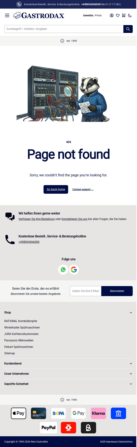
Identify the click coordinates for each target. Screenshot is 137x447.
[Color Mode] (130, 15)
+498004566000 (29, 242)
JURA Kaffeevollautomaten (21, 334)
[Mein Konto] (112, 15)
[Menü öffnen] (7, 15)
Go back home (56, 189)
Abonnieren (117, 291)
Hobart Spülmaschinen (18, 347)
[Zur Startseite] (46, 15)
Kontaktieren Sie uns (74, 219)
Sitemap (9, 353)
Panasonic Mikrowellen (19, 340)
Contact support (83, 189)
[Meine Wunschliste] (118, 15)
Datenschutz (126, 441)
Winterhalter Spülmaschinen (22, 327)
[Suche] (128, 29)
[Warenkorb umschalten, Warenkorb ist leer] (124, 15)
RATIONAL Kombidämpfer (20, 321)
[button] (68, 313)
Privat (98, 15)
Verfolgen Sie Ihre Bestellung (37, 219)
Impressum (112, 441)
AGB (102, 441)
